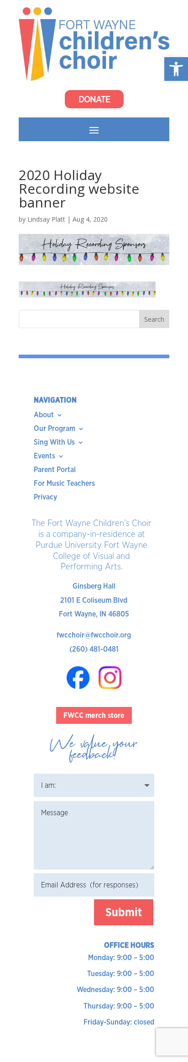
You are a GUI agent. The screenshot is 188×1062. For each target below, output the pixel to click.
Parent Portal (55, 470)
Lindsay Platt (46, 219)
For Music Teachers (64, 484)
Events (44, 456)
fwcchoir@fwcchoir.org (94, 635)
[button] (176, 69)
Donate (94, 99)
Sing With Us (54, 442)
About (44, 415)
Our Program (54, 429)
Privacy (45, 497)
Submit (123, 912)
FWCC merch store (94, 715)
